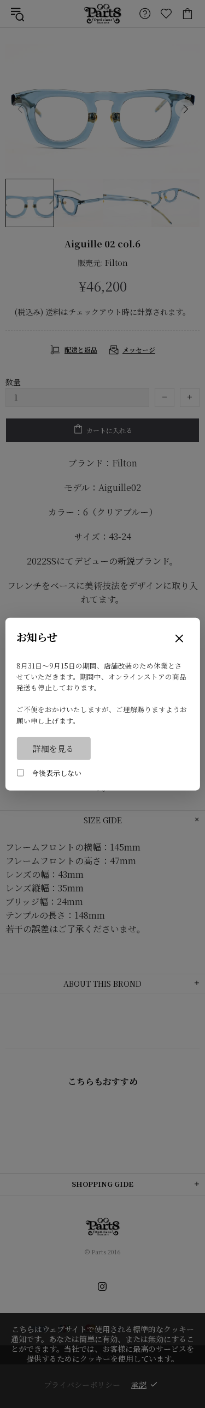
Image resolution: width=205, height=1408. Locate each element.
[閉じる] (179, 639)
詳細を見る (53, 748)
